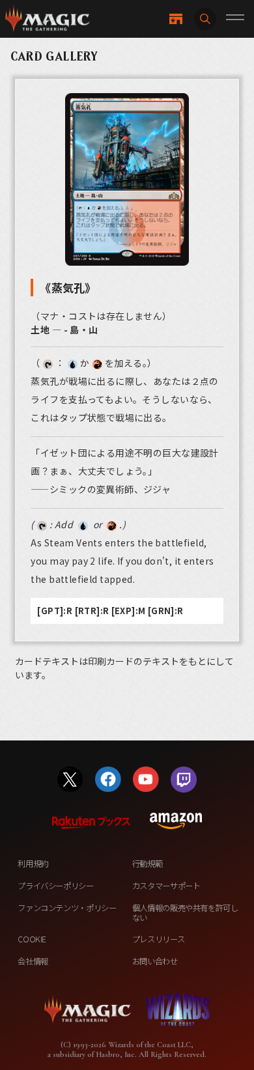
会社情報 (33, 961)
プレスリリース (158, 939)
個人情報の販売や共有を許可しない (185, 912)
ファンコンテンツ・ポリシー (67, 908)
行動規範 (147, 863)
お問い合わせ (155, 961)
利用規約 (33, 863)
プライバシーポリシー (55, 886)
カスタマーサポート (166, 886)
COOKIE (32, 939)
